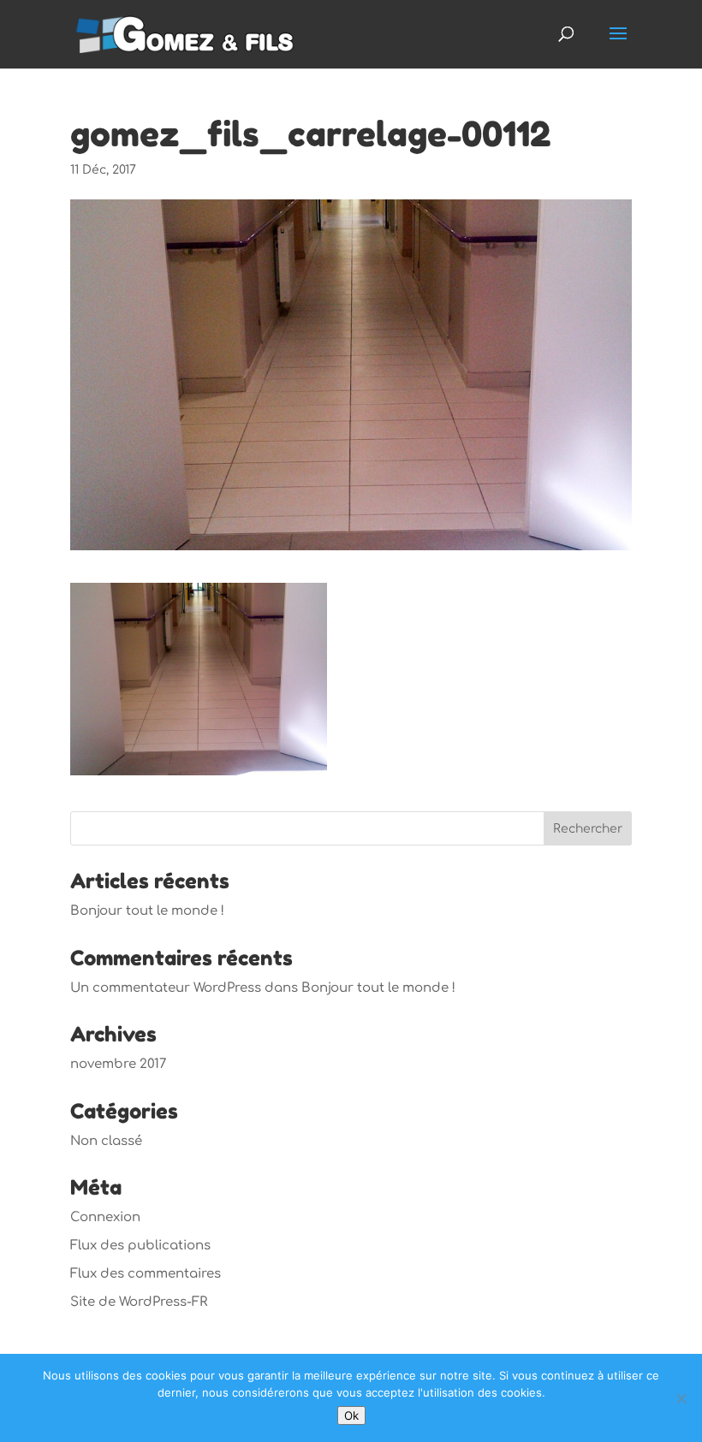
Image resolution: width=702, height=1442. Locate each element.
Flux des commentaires (145, 1274)
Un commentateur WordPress (165, 988)
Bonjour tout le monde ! (147, 911)
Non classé (106, 1141)
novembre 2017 (118, 1064)
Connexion (105, 1217)
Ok (351, 1415)
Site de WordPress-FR (138, 1302)
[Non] (680, 1398)
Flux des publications (140, 1245)
